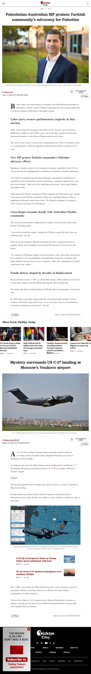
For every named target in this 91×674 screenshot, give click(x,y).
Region (18, 564)
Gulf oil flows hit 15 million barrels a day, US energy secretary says (33, 347)
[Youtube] (46, 643)
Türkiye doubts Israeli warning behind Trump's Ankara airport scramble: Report (57, 348)
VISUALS (66, 652)
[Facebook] (50, 643)
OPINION (52, 652)
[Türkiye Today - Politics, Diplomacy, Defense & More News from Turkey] (45, 3)
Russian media (33, 455)
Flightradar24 (56, 465)
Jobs (44, 661)
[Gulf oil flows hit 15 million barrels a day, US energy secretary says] (33, 334)
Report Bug (78, 661)
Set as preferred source (81, 91)
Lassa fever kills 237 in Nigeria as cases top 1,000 (80, 345)
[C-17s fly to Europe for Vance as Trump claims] (69, 559)
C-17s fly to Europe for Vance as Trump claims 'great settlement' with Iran (36, 559)
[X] (37, 643)
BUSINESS (59, 647)
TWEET (14, 478)
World (49, 9)
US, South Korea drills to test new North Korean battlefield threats (10, 347)
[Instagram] (42, 643)
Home (42, 9)
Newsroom (8, 92)
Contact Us (35, 661)
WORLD (45, 647)
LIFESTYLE (74, 647)
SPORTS (38, 652)
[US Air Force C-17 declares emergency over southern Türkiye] (69, 572)
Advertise (61, 661)
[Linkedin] (54, 643)
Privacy (52, 661)
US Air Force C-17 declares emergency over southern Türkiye (38, 572)
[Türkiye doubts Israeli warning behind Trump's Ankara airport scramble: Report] (57, 334)
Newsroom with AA (11, 440)
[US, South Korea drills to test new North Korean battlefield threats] (10, 334)
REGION (31, 647)
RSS (69, 661)
